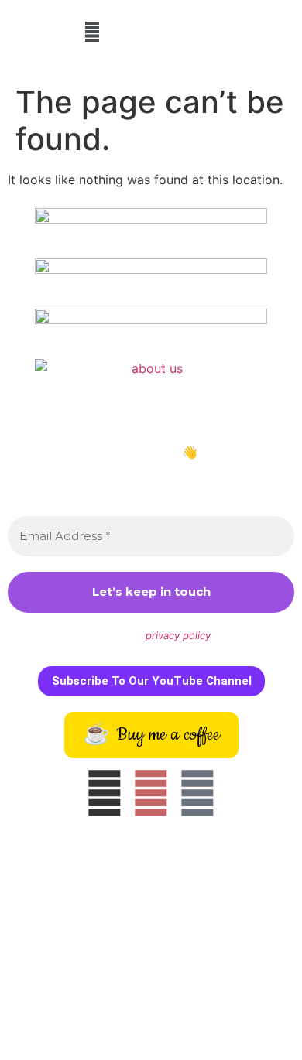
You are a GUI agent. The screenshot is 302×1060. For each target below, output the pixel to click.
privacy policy (178, 635)
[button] (92, 31)
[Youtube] (197, 793)
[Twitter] (151, 793)
